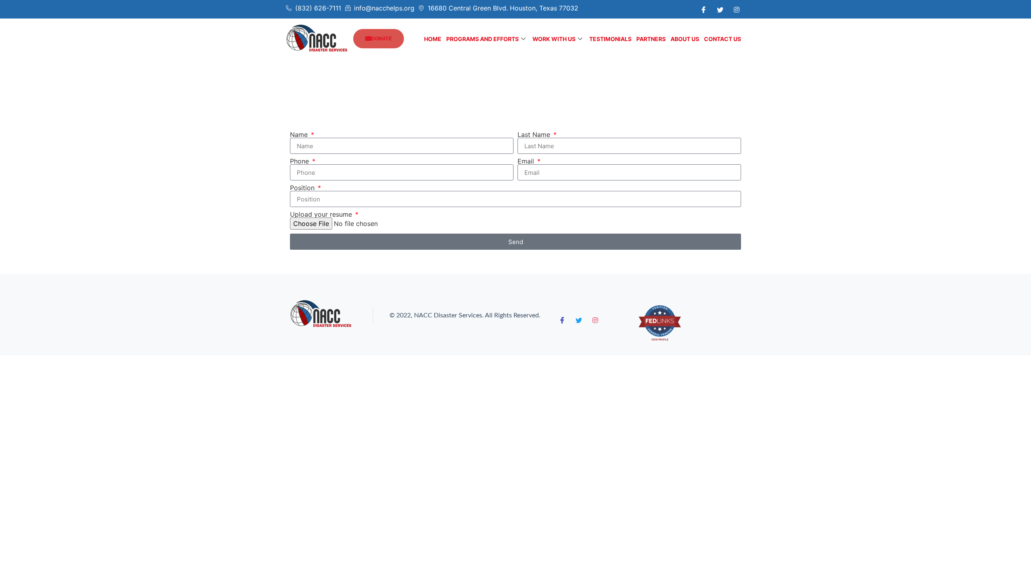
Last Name (535, 134)
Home (432, 38)
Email (527, 161)
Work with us (554, 38)
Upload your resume (322, 214)
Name (300, 134)
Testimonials (610, 38)
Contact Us (722, 38)
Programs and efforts (482, 38)
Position (303, 187)
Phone (300, 161)
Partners (651, 38)
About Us (685, 38)
